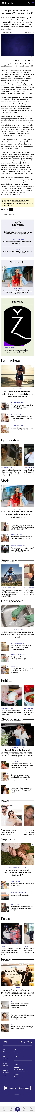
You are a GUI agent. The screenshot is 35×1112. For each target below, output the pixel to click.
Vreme (15, 1056)
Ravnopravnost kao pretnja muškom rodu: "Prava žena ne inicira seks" (16, 351)
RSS (14, 1076)
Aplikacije (16, 1074)
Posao (3, 946)
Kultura (5, 1063)
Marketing (16, 1065)
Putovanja (6, 1061)
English (16, 1054)
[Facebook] (21, 1042)
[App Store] (24, 1088)
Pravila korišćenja (19, 1069)
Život (4, 1056)
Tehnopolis (6, 1070)
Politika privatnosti (19, 1072)
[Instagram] (28, 1042)
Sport (4, 1051)
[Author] (17, 326)
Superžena (6, 1065)
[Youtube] (31, 1042)
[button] (16, 293)
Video (15, 1049)
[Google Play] (10, 1088)
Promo (17, 987)
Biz (3, 1054)
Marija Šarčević (9, 348)
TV (14, 1051)
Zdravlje (5, 1058)
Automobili (6, 1072)
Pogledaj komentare (9, 214)
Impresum (16, 1067)
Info (4, 1049)
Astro (26, 828)
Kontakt (16, 1079)
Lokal (4, 1075)
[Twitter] (25, 1042)
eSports (5, 1068)
